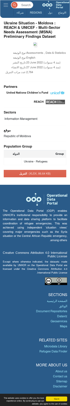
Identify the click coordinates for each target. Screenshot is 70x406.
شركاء (20, 12)
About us (61, 371)
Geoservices (59, 321)
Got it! (56, 398)
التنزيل (35, 173)
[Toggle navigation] (6, 5)
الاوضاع (62, 12)
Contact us (60, 376)
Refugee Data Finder (53, 351)
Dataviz (62, 316)
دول (50, 12)
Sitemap (61, 381)
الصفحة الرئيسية (57, 301)
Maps (63, 326)
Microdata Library (55, 346)
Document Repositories (51, 311)
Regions (36, 12)
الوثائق (63, 306)
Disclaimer (60, 386)
